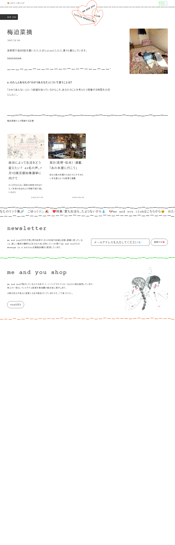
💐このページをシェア (15, 3)
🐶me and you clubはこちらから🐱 (129, 212)
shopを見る (15, 304)
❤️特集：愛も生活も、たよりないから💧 (71, 212)
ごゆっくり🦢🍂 (30, 212)
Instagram (14, 58)
